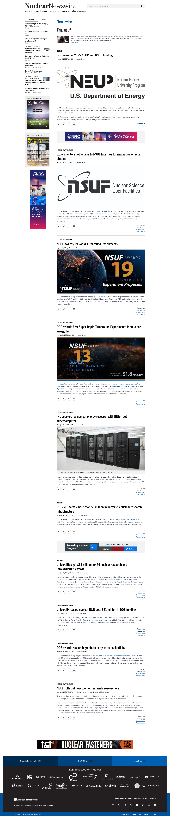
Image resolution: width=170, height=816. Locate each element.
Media (154, 814)
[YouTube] (137, 805)
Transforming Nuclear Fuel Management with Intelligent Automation (33, 50)
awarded (102, 296)
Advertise (66, 11)
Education (60, 51)
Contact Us (152, 798)
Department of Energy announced (95, 620)
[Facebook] (113, 805)
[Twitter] (119, 805)
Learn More (74, 42)
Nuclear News (80, 59)
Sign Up (44, 11)
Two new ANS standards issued (33, 71)
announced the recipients (105, 211)
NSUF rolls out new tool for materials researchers (88, 688)
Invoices (146, 814)
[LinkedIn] (125, 805)
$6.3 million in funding (127, 519)
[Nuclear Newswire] (149, 805)
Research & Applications (65, 150)
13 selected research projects (118, 386)
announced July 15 (98, 482)
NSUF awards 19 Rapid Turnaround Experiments (87, 243)
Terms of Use (137, 814)
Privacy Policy (124, 814)
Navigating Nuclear (140, 798)
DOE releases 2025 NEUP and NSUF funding (85, 55)
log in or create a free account (140, 229)
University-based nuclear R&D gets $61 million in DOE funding (96, 609)
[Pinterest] (143, 805)
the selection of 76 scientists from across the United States (114, 655)
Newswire (64, 21)
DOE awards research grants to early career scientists (91, 647)
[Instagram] (131, 805)
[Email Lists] (155, 805)
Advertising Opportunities (123, 798)
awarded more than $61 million (120, 579)
